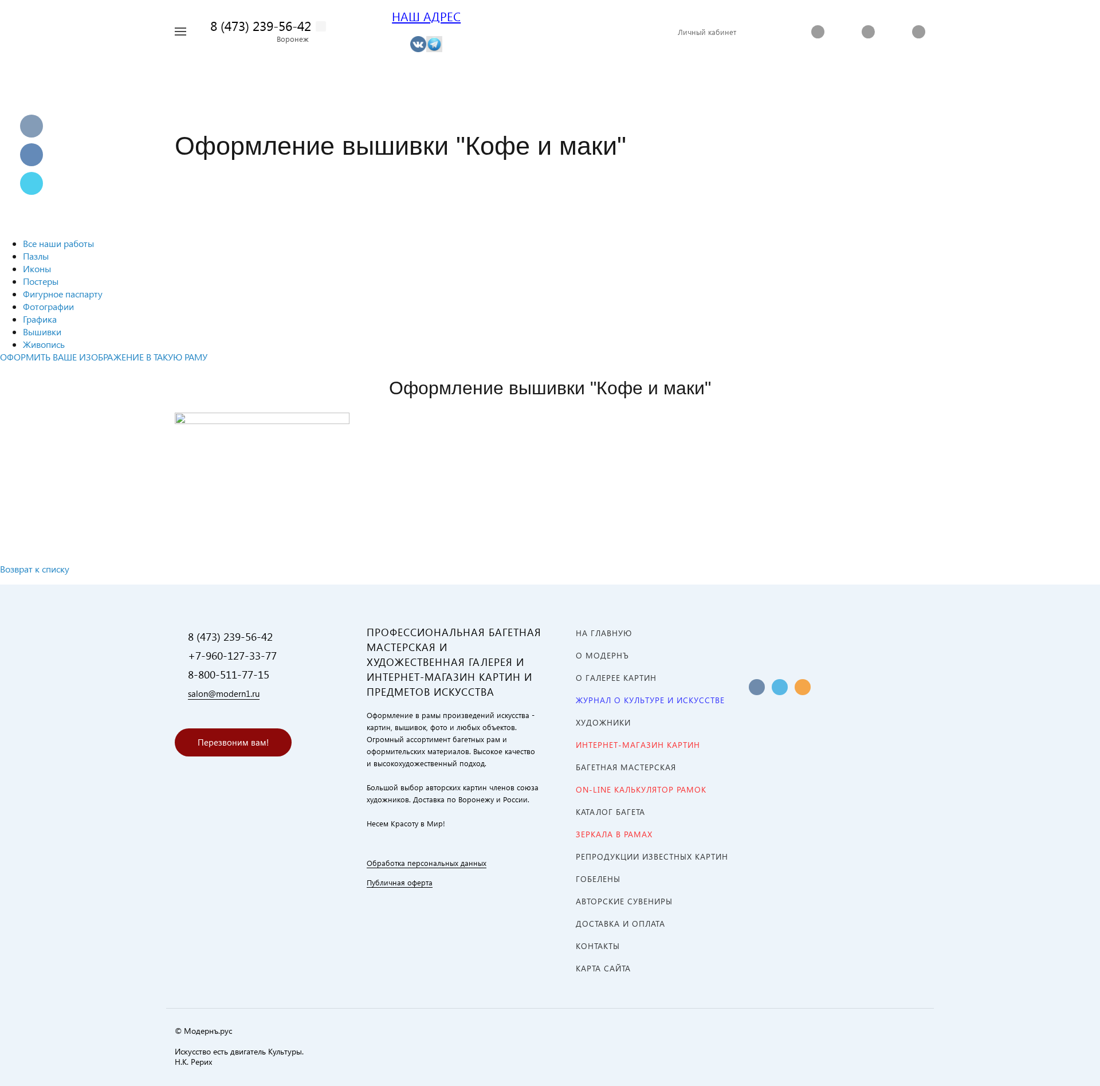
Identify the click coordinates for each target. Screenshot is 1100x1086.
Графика (40, 319)
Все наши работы (58, 243)
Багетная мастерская (626, 767)
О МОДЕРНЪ (602, 655)
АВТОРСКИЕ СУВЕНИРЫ (624, 901)
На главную (604, 633)
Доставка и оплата (620, 923)
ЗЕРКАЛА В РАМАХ (614, 834)
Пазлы (36, 256)
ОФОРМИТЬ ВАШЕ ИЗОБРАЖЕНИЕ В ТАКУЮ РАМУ (103, 357)
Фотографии (48, 306)
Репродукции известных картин (652, 856)
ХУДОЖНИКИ (603, 722)
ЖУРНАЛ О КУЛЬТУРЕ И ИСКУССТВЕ (650, 700)
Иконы (37, 268)
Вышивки (42, 332)
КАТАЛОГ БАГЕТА (610, 811)
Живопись (44, 344)
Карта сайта (603, 968)
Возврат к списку (34, 569)
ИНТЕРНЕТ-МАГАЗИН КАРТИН (638, 744)
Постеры (40, 281)
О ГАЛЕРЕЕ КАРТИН (616, 677)
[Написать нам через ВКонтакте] (418, 43)
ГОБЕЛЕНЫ (598, 878)
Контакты (598, 945)
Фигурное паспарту (63, 294)
